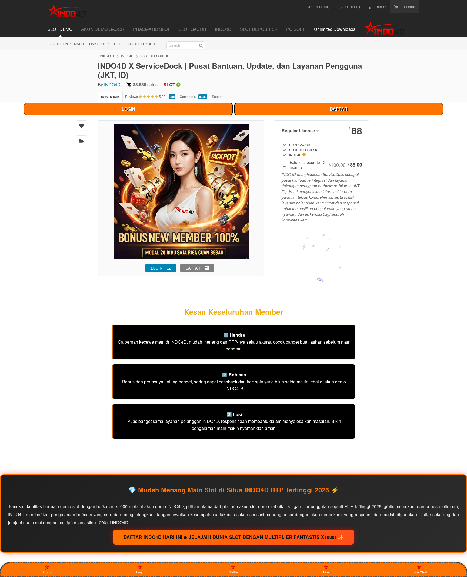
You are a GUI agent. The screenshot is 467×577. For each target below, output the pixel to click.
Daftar (233, 572)
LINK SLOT (106, 56)
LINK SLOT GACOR (140, 43)
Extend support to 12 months (326, 165)
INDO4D (127, 56)
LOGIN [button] (156, 268)
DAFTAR (339, 109)
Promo (47, 572)
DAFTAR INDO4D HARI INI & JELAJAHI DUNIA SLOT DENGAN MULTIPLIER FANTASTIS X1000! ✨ (234, 537)
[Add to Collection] (81, 140)
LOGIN (128, 109)
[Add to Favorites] (81, 125)
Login (140, 572)
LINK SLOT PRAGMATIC (66, 43)
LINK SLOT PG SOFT (104, 43)
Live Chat (419, 572)
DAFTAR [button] (193, 268)
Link (326, 572)
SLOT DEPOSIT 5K (154, 56)
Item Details (110, 96)
